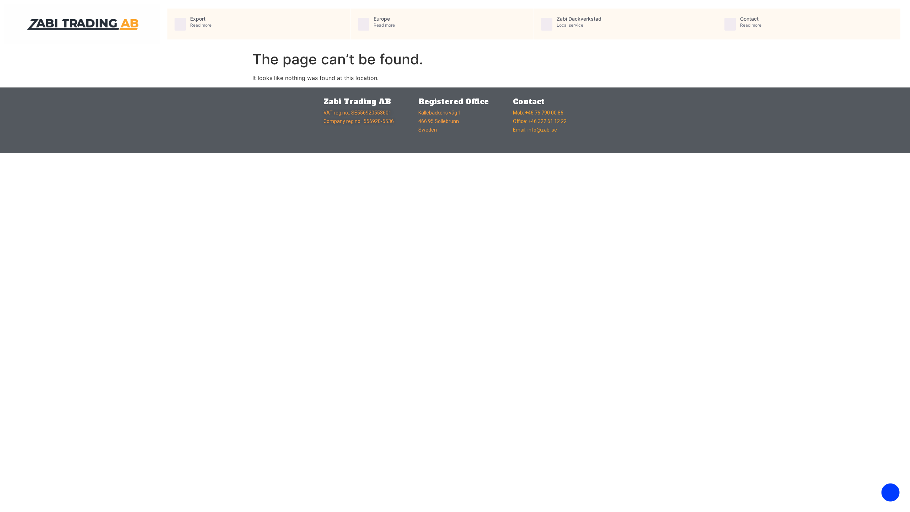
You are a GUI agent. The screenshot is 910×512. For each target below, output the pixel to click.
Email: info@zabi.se (535, 130)
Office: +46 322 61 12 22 (540, 121)
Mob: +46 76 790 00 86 (538, 113)
